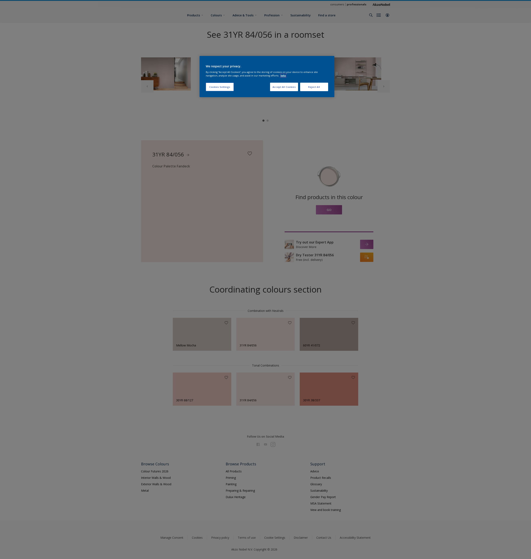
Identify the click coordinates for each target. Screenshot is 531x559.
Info (283, 75)
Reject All (314, 86)
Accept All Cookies (284, 86)
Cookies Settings (219, 86)
